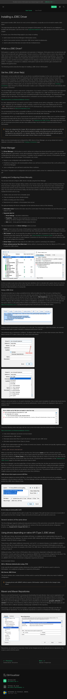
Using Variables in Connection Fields (42, 235)
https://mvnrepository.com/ (22, 108)
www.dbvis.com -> (13, 681)
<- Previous (10, 661)
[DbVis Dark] (59, 6)
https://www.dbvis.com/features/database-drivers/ (15, 99)
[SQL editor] (11, 675)
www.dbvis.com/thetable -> (16, 687)
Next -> (45, 661)
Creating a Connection (30, 142)
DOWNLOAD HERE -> (49, 2)
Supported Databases (34, 29)
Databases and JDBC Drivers (42, 120)
